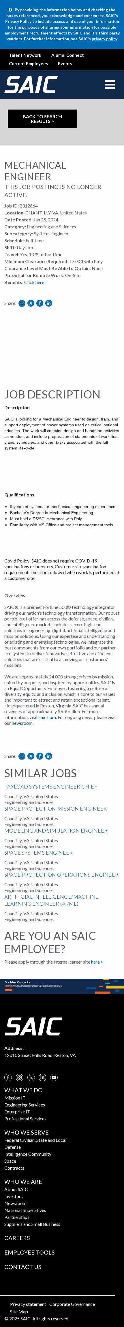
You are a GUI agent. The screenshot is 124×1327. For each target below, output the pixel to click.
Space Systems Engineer (38, 852)
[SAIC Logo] (33, 1026)
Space (10, 1161)
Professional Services (25, 1118)
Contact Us (23, 1266)
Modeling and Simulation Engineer (56, 830)
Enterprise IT (17, 1111)
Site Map (19, 1311)
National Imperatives (25, 1210)
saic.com (47, 717)
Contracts (14, 1168)
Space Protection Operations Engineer (61, 874)
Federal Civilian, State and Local (35, 1140)
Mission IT (15, 1097)
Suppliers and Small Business (32, 1224)
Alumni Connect (67, 55)
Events (65, 63)
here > (97, 961)
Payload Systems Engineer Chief (50, 786)
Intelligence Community (27, 1154)
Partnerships (16, 1217)
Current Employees (28, 63)
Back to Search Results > (42, 119)
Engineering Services (24, 1104)
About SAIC (16, 1189)
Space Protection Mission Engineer (55, 808)
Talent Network (25, 55)
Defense (12, 1147)
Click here (34, 282)
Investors (13, 1196)
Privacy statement (28, 1304)
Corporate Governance (72, 1304)
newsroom (22, 723)
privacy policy (104, 38)
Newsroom (15, 1203)
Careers (17, 1237)
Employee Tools (29, 1252)
